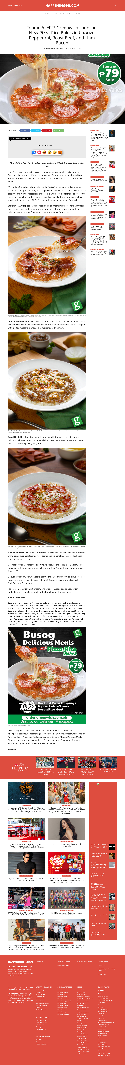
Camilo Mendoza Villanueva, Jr (54, 48)
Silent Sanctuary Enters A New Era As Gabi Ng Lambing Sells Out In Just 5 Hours (99, 253)
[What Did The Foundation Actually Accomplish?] (112, 935)
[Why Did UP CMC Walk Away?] (112, 926)
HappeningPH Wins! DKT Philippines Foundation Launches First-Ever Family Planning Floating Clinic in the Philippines (99, 168)
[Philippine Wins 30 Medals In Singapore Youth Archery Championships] (87, 762)
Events (14, 749)
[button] (115, 5)
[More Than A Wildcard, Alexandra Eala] (108, 762)
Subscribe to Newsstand (84, 961)
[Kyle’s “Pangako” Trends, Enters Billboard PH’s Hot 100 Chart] (112, 189)
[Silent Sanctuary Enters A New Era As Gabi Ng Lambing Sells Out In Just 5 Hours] (112, 252)
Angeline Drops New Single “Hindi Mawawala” (99, 180)
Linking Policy (102, 974)
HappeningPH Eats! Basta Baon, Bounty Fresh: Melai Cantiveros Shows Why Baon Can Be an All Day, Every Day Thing (99, 203)
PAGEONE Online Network (97, 177)
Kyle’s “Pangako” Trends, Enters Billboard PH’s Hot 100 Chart (99, 190)
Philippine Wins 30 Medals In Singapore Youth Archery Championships (87, 772)
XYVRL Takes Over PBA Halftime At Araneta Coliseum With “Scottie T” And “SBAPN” (99, 216)
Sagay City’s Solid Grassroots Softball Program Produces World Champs (45, 772)
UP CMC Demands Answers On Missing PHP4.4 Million (98, 875)
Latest (10, 749)
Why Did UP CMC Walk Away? (99, 924)
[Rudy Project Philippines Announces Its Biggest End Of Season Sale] (112, 847)
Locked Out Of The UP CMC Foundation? (99, 915)
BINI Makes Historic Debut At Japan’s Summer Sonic (97, 227)
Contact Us (39, 961)
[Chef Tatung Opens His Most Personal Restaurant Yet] (112, 856)
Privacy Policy (102, 965)
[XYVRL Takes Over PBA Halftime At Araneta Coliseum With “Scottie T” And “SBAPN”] (112, 214)
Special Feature (95, 130)
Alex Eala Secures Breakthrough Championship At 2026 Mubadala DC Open (66, 772)
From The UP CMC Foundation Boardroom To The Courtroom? (99, 906)
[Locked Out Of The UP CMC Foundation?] (112, 917)
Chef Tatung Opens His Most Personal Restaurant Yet (99, 855)
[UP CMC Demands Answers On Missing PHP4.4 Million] (112, 876)
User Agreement (103, 961)
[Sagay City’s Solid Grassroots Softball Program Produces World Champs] (45, 762)
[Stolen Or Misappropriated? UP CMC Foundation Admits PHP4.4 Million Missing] (112, 885)
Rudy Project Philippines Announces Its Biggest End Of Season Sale (99, 846)
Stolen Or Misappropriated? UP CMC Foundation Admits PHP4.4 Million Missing (99, 886)
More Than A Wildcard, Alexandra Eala (108, 770)
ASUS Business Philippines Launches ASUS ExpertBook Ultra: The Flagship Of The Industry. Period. (99, 866)
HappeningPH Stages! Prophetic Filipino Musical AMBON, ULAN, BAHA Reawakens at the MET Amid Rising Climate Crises (99, 136)
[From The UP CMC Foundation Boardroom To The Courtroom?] (112, 907)
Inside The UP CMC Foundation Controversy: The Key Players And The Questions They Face (98, 897)
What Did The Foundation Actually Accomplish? (98, 934)
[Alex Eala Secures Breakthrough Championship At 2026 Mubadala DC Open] (66, 762)
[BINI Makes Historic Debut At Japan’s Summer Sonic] (112, 226)
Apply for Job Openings (63, 961)
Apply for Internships (63, 965)
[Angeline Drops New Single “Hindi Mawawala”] (112, 179)
